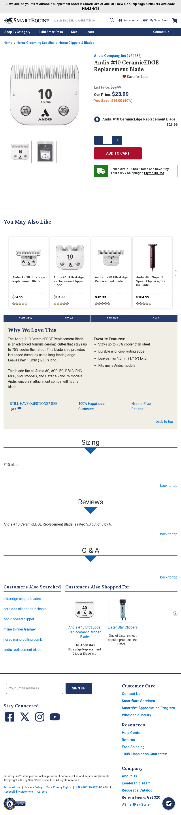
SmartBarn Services (138, 701)
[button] (112, 20)
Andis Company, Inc (110, 56)
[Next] (175, 273)
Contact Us (131, 694)
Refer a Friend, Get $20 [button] (141, 797)
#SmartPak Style (136, 804)
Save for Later (138, 77)
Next (175, 613)
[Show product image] (45, 95)
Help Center (132, 733)
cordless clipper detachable (25, 609)
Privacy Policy (33, 787)
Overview (25, 318)
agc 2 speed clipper (19, 619)
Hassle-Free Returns (141, 406)
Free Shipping (133, 747)
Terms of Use (12, 787)
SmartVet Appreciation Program (148, 708)
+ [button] (117, 140)
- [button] (98, 140)
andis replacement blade (22, 650)
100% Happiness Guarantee (91, 406)
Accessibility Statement (18, 791)
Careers (42, 791)
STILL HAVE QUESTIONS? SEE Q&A (33, 406)
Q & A (156, 318)
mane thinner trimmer (20, 629)
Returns (128, 740)
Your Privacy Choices (94, 787)
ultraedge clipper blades (22, 599)
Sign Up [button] (78, 688)
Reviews (112, 318)
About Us (129, 776)
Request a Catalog (137, 790)
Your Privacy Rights (58, 787)
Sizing (69, 318)
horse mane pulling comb (23, 639)
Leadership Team (136, 783)
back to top (164, 421)
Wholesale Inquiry (136, 715)
